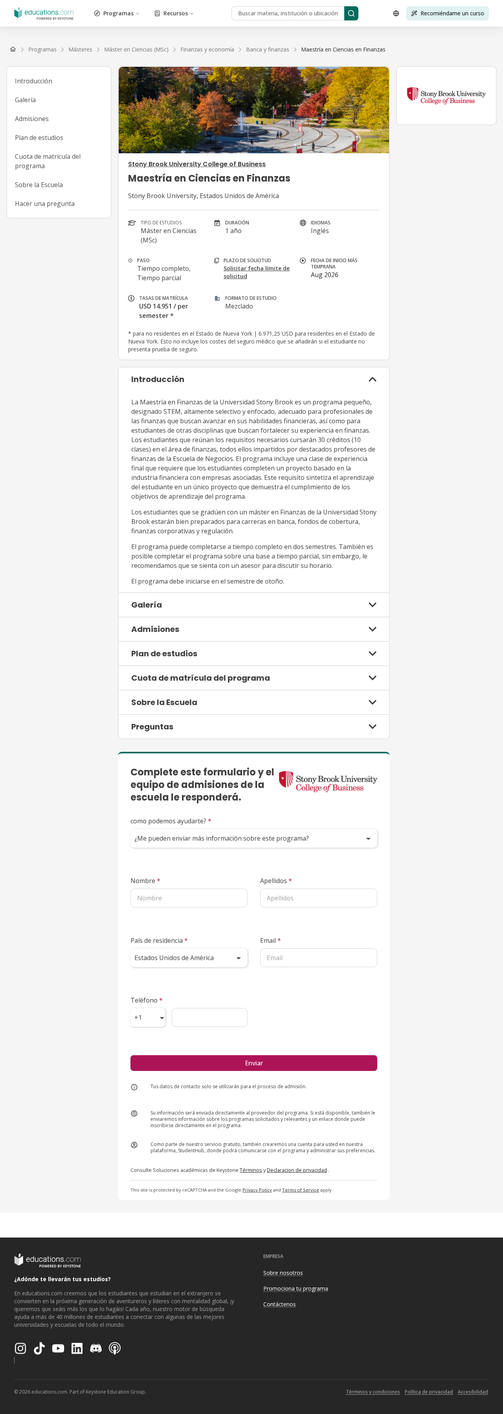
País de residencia (159, 940)
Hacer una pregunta (45, 203)
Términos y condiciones (373, 1391)
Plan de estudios (39, 137)
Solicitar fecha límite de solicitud (257, 272)
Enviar (254, 1063)
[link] (343, 49)
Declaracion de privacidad (297, 1169)
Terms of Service (300, 1190)
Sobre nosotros (283, 1272)
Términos (251, 1169)
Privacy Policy (257, 1190)
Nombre (145, 880)
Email (270, 940)
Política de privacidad (429, 1391)
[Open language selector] (396, 13)
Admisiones (32, 118)
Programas (118, 13)
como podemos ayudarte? (170, 821)
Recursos (175, 13)
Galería (25, 99)
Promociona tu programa (295, 1288)
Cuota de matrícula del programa (48, 161)
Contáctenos (279, 1304)
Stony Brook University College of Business (197, 164)
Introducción (33, 81)
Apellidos (276, 880)
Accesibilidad (473, 1391)
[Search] (351, 13)
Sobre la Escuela (39, 184)
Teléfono (146, 1000)
